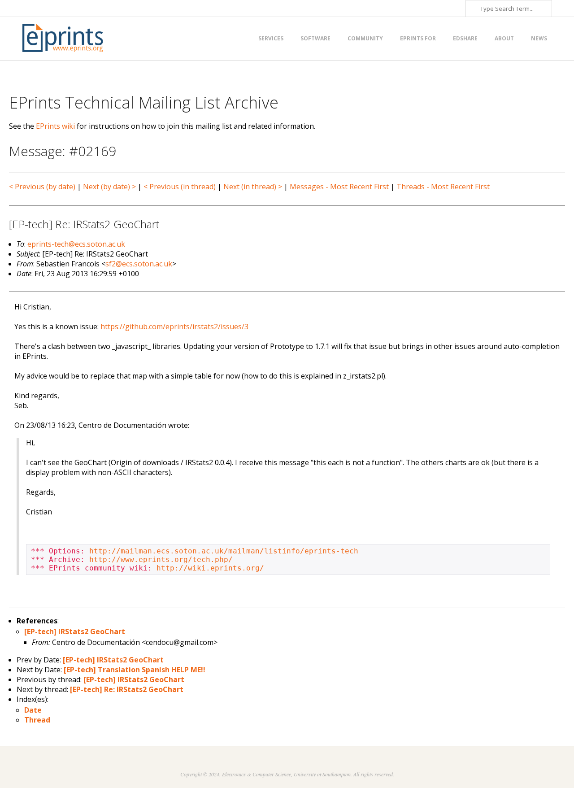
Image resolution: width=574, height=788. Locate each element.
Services (270, 38)
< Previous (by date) (42, 187)
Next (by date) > (109, 187)
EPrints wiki (55, 126)
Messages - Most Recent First (339, 187)
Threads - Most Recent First (443, 187)
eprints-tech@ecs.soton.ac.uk (76, 244)
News (539, 38)
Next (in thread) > (252, 187)
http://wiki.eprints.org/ (210, 568)
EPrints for (418, 38)
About (504, 38)
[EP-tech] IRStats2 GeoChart (74, 631)
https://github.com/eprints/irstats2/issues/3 (174, 326)
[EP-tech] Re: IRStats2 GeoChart (126, 689)
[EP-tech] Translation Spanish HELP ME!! (134, 670)
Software (315, 38)
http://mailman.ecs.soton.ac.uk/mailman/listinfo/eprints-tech (223, 551)
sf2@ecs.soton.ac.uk (138, 264)
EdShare (465, 38)
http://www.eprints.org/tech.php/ (161, 559)
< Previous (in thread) (180, 187)
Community (365, 38)
